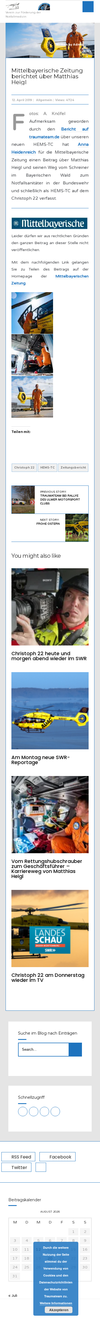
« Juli (12, 1295)
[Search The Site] (55, 1111)
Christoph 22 (24, 467)
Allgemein (44, 100)
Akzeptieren (58, 1309)
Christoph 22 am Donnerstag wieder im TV (47, 977)
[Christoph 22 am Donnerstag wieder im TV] (50, 928)
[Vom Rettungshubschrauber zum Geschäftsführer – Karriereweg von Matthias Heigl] (50, 814)
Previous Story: (60, 497)
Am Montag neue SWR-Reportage (40, 760)
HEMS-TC (47, 467)
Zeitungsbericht (73, 467)
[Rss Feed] (23, 1111)
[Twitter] (44, 1111)
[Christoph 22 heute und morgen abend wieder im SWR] (50, 606)
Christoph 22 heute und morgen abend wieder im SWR (49, 656)
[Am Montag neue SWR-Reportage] (50, 710)
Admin (78, 44)
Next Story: (48, 521)
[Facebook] (33, 1111)
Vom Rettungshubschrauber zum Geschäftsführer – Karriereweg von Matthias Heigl (46, 869)
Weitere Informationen (56, 1303)
